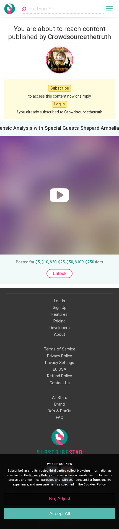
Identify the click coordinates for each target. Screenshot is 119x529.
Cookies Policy (95, 484)
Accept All (59, 513)
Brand (59, 404)
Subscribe (59, 88)
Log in (59, 104)
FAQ (59, 417)
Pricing (59, 321)
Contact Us (60, 382)
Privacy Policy (59, 355)
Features (59, 314)
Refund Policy (59, 375)
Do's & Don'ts (59, 410)
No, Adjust (59, 498)
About (59, 334)
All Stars (59, 397)
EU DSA (59, 369)
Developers (60, 327)
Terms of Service (59, 349)
